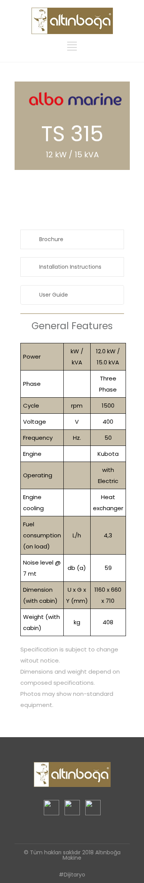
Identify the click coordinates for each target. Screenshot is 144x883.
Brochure (51, 239)
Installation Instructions (70, 267)
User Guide (53, 295)
